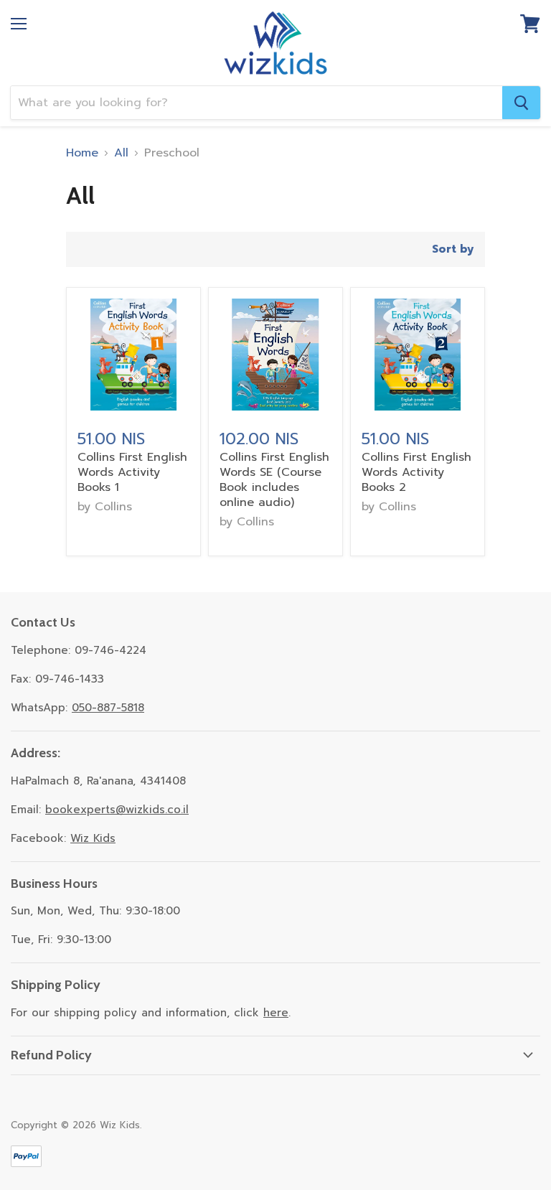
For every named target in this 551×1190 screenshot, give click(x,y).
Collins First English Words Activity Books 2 (416, 472)
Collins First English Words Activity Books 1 (132, 472)
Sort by (453, 249)
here (275, 1013)
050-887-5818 (108, 708)
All (121, 152)
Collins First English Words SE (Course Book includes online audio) (274, 480)
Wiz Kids (93, 838)
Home (82, 152)
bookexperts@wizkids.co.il (117, 809)
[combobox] (256, 102)
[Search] (521, 102)
